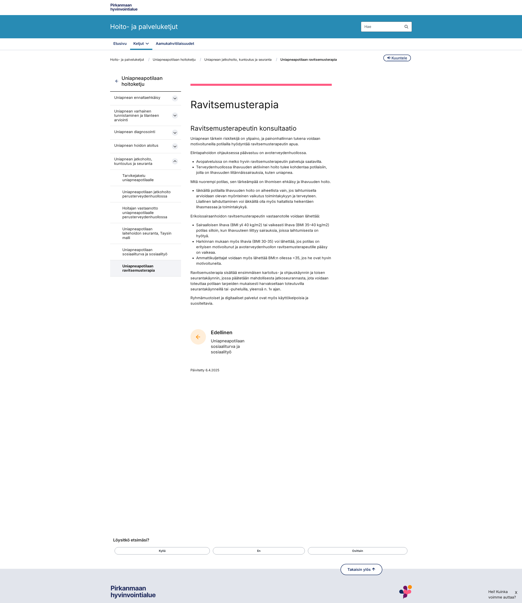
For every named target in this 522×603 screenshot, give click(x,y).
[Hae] (406, 26)
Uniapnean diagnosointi (134, 132)
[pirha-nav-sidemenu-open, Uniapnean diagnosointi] (175, 133)
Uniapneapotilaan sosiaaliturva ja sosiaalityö (144, 252)
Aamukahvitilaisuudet (175, 43)
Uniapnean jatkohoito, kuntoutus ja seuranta (238, 59)
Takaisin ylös (359, 569)
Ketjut (139, 43)
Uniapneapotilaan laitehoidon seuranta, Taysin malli (146, 233)
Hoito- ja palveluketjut (144, 27)
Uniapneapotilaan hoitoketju (174, 59)
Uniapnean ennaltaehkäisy (137, 97)
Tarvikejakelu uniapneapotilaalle (138, 177)
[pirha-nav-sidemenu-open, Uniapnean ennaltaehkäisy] (175, 98)
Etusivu (120, 43)
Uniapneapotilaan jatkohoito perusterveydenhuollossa (146, 194)
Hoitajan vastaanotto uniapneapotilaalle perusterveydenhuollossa (144, 212)
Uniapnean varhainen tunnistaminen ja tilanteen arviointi (136, 115)
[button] (162, 550)
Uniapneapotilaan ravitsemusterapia (138, 268)
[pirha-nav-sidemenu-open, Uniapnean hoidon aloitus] (175, 146)
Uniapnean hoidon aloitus (136, 145)
